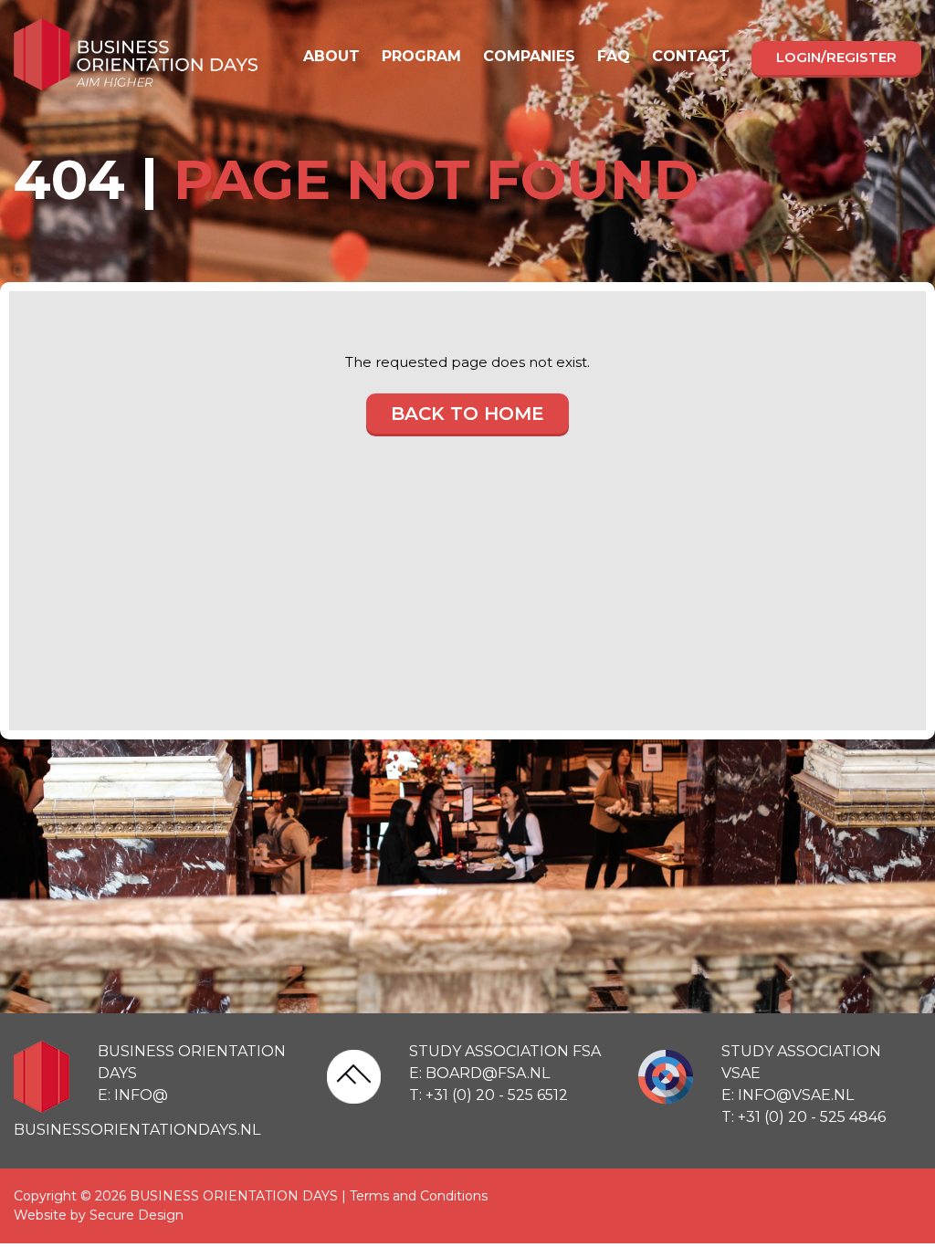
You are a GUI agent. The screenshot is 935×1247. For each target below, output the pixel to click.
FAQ (613, 56)
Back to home (467, 413)
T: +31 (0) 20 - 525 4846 (803, 1117)
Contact (691, 56)
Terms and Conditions (419, 1196)
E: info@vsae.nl (787, 1095)
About (331, 56)
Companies (529, 56)
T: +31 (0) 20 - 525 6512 (488, 1095)
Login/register (836, 57)
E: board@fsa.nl (479, 1073)
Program (421, 56)
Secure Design (136, 1215)
